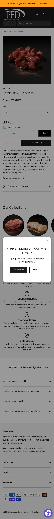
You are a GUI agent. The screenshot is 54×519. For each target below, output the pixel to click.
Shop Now (19, 270)
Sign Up (36, 270)
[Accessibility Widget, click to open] (48, 513)
